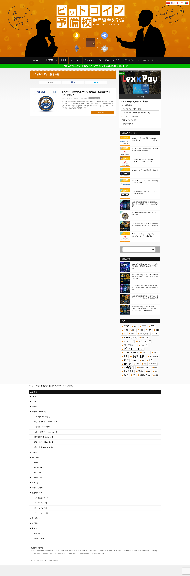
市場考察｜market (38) (42, 427)
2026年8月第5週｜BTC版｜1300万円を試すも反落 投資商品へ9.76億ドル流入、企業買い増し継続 (145, 276)
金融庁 (156, 375)
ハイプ (116, 60)
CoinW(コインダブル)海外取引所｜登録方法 (145, 170)
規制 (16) (35, 528)
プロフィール (147, 60)
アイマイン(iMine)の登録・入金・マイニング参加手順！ (144, 213)
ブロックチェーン (131, 353)
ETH (153, 326)
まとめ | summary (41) (42, 417)
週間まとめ (145, 375)
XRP (133, 334)
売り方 (137, 363)
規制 (156, 371)
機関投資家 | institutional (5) (44, 437)
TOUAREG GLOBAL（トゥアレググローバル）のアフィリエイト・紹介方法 (144, 235)
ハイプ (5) (35, 483)
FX (100, 60)
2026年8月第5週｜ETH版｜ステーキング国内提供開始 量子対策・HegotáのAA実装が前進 (145, 266)
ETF (144, 326)
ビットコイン (133, 348)
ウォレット (89, 60)
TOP (46, 386)
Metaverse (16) (39, 467)
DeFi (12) (37, 462)
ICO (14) (35, 401)
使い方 (126, 360)
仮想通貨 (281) (37, 493)
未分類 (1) (35, 523)
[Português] (186, 3)
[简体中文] (168, 3)
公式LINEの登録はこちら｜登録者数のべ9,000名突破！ (95, 66)
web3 (35, 60)
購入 (134, 375)
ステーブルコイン (130, 345)
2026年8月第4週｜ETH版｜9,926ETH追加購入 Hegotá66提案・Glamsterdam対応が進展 (145, 204)
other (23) (35, 452)
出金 (150, 360)
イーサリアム (130, 337)
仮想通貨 (49, 60)
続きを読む (102, 112)
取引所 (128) (36, 518)
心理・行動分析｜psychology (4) (45, 432)
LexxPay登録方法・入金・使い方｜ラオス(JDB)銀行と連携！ (144, 192)
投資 (145, 364)
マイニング (75, 60)
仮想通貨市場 (154, 356)
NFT (149, 330)
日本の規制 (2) (39, 538)
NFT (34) (37, 472)
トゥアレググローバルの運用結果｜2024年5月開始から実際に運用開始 (145, 150)
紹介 (148, 371)
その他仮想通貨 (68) (41, 498)
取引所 (63, 60)
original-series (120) (39, 411)
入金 (135, 360)
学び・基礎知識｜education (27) (45, 422)
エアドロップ (128, 341)
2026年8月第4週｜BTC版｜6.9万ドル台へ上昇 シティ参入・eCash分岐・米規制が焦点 (145, 224)
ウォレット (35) (37, 477)
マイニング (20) (37, 488)
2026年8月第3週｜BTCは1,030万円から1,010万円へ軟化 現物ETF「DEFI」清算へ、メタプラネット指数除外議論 (144, 308)
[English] (172, 3)
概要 (155, 367)
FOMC (126, 330)
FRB (133, 330)
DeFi (135, 326)
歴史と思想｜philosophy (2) (43, 442)
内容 (143, 360)
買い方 (126, 375)
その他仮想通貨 (94, 98)
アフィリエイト (145, 334)
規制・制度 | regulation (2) (43, 447)
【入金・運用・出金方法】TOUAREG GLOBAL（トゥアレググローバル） (143, 160)
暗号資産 (129, 367)
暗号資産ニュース (144, 367)
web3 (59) (35, 457)
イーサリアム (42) (40, 503)
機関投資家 (128, 371)
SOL (125, 334)
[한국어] (182, 3)
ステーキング (144, 341)
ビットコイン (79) (40, 508)
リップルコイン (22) (41, 513)
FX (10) (34, 396)
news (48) (35, 406)
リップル (156, 352)
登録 (140, 371)
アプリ (156, 334)
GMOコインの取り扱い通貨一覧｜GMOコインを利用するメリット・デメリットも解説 (145, 139)
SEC (157, 330)
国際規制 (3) (38, 533)
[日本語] (177, 3)
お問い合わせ (128, 60)
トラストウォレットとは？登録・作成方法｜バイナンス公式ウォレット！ (145, 182)
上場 (126, 356)
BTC (126, 326)
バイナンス (144, 345)
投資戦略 (153, 363)
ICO (107, 60)
